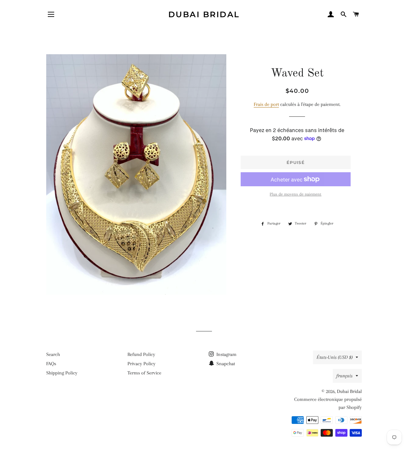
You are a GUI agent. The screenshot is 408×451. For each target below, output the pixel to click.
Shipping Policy (61, 373)
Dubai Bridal (204, 14)
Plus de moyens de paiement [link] (295, 194)
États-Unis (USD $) (335, 357)
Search (53, 354)
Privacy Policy (141, 363)
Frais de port (266, 104)
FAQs (51, 363)
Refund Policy (141, 354)
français (344, 376)
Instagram (226, 354)
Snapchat (225, 363)
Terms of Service (144, 373)
